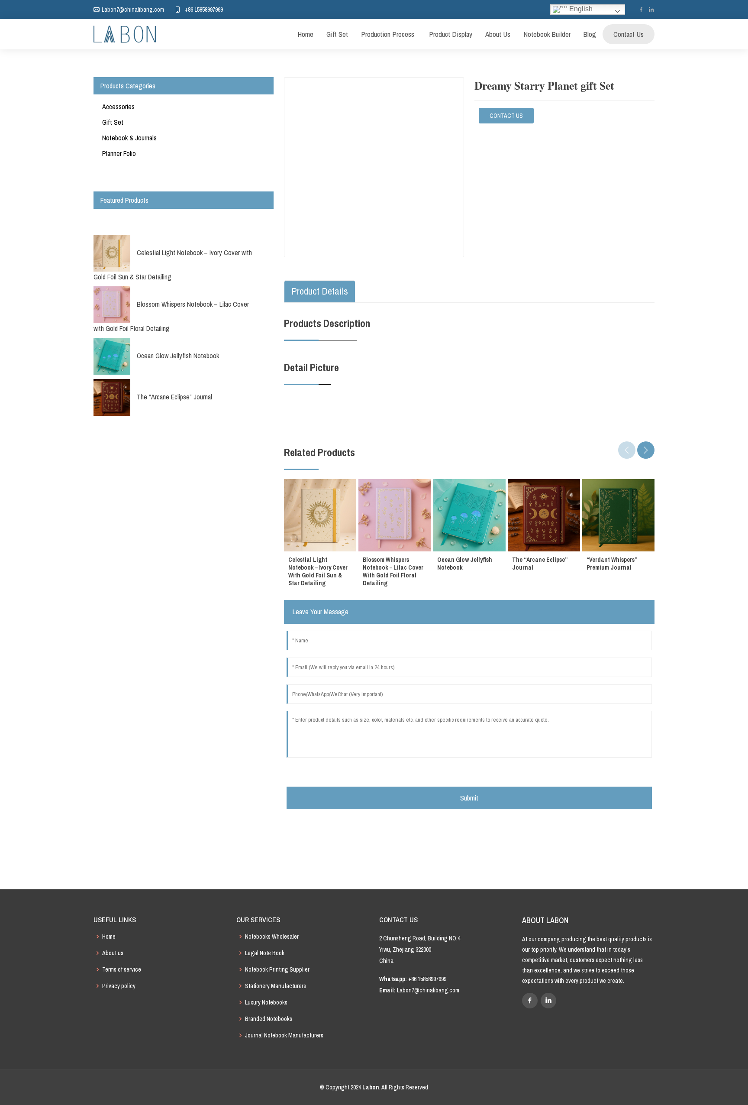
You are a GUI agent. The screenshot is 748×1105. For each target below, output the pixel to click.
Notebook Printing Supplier (277, 969)
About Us (497, 34)
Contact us (506, 116)
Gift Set (337, 34)
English (580, 9)
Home (305, 34)
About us (112, 953)
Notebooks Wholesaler (272, 936)
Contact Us (628, 34)
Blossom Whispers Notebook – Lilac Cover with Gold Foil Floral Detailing (171, 316)
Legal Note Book (264, 953)
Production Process (387, 34)
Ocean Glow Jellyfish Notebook (178, 355)
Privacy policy (118, 986)
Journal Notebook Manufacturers (284, 1035)
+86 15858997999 (204, 9)
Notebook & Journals (129, 138)
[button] (645, 450)
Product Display (449, 34)
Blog (590, 34)
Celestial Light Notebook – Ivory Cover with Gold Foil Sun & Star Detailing (173, 265)
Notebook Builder (547, 34)
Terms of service (121, 969)
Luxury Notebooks (266, 1002)
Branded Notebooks (268, 1019)
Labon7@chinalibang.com (428, 990)
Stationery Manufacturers (275, 986)
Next (176, 432)
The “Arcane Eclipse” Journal (174, 397)
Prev (176, 219)
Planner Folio (119, 153)
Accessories (118, 106)
